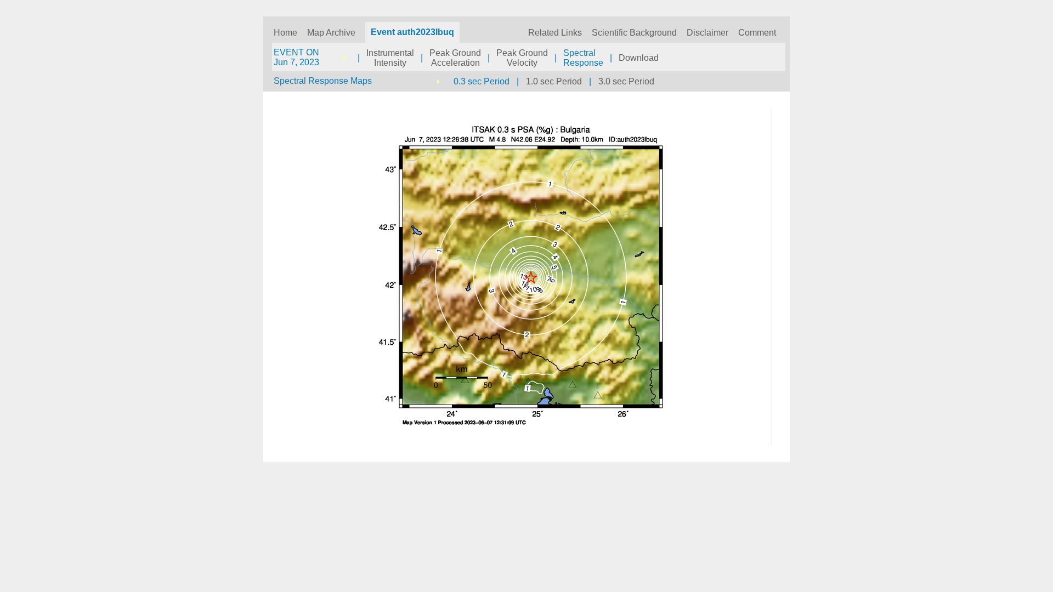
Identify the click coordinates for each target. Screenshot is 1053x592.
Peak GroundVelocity (522, 57)
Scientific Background (634, 32)
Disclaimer (707, 32)
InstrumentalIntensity (390, 57)
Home (285, 32)
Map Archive (331, 32)
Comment (757, 32)
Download (639, 57)
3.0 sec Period (626, 81)
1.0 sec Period (554, 81)
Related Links (555, 32)
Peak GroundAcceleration (455, 57)
